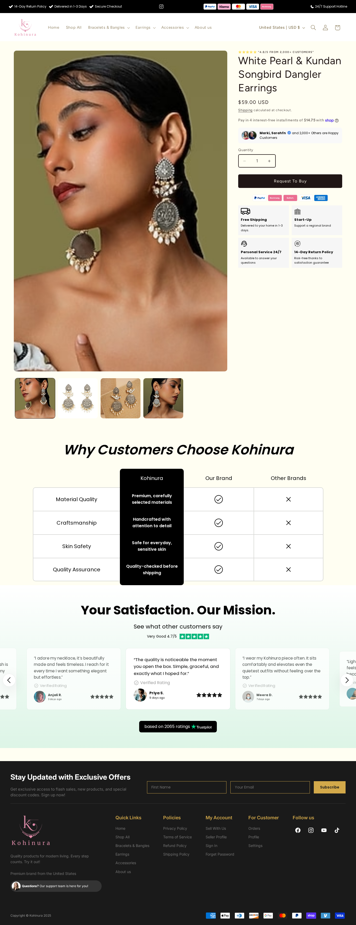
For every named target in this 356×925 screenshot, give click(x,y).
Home (120, 828)
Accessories (125, 863)
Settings (255, 845)
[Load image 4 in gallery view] (163, 398)
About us (123, 871)
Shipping (245, 110)
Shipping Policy (176, 854)
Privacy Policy (175, 828)
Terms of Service (177, 837)
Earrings (122, 854)
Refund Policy (175, 845)
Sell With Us (216, 828)
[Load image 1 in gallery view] (35, 398)
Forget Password (220, 854)
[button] (108, 27)
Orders (254, 828)
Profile (253, 837)
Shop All (122, 837)
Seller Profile (216, 837)
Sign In (211, 845)
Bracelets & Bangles (132, 845)
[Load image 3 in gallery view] (120, 398)
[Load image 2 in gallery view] (78, 398)
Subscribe (329, 787)
